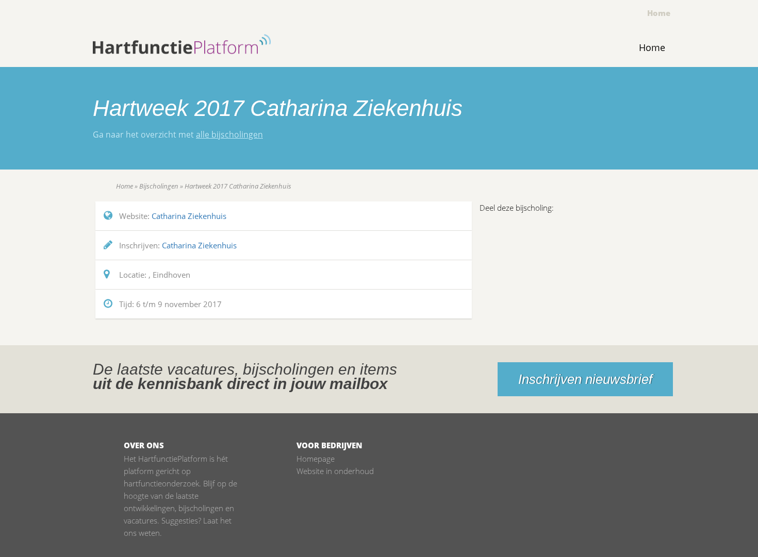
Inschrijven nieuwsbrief (585, 379)
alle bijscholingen (229, 134)
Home (658, 13)
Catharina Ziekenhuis (189, 216)
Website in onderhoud (335, 471)
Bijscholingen (158, 186)
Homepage (315, 458)
